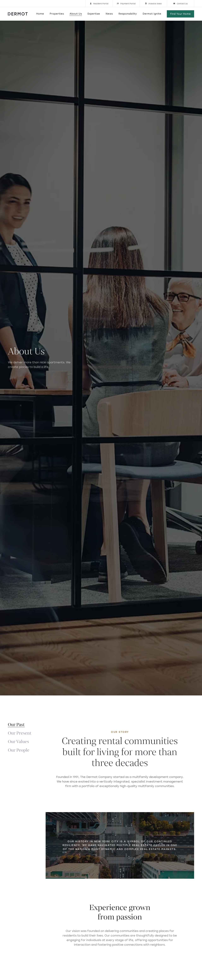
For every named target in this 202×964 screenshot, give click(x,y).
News (109, 13)
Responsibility (128, 13)
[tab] (16, 724)
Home (40, 13)
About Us (76, 13)
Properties (57, 13)
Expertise (94, 13)
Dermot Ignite (152, 13)
